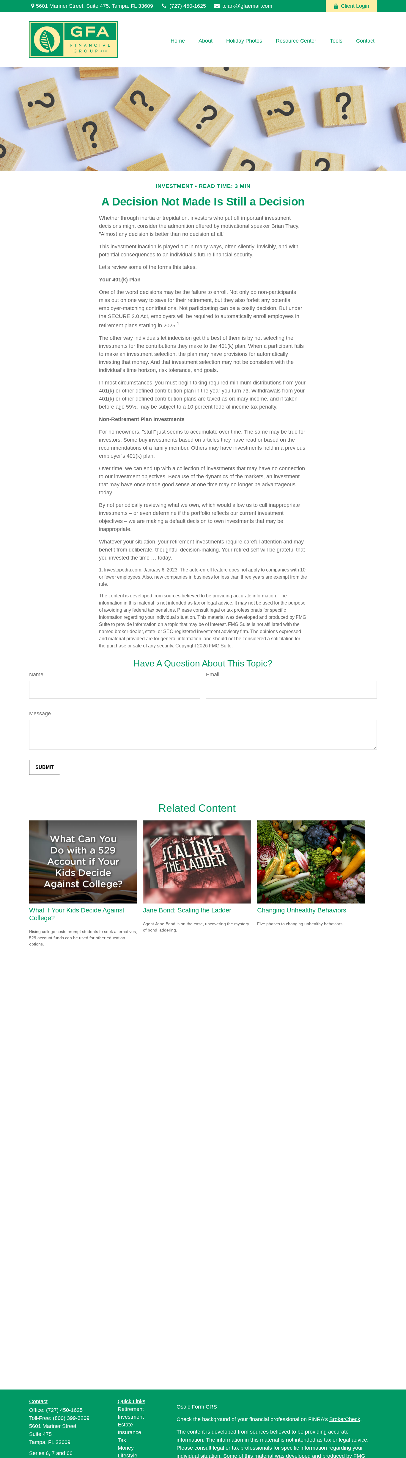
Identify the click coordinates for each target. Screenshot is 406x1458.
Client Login (355, 6)
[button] (177, 41)
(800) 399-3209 (71, 1418)
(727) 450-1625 (187, 6)
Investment (131, 1417)
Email (212, 674)
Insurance (129, 1432)
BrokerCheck (344, 1419)
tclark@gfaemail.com (247, 6)
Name (36, 674)
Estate (125, 1425)
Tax (122, 1440)
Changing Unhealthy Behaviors (301, 910)
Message (40, 713)
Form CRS (204, 1407)
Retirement (131, 1409)
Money (126, 1448)
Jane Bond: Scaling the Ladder (187, 910)
